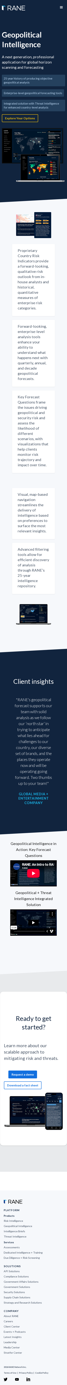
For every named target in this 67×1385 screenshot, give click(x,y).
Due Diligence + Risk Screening (22, 1257)
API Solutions (12, 1271)
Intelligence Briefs (14, 1231)
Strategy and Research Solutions (23, 1302)
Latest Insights (13, 1337)
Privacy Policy (26, 1373)
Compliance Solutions (16, 1276)
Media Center (12, 1347)
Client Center (12, 1326)
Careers (8, 1321)
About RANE (11, 1316)
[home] (12, 6)
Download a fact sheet (22, 1085)
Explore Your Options (20, 118)
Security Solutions (14, 1292)
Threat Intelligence (15, 1236)
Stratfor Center (13, 1352)
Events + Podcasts (15, 1331)
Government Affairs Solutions (21, 1281)
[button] (61, 7)
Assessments (12, 1247)
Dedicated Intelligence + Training (23, 1252)
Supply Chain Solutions (17, 1297)
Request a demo (23, 1074)
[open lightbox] (33, 155)
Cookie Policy (41, 1373)
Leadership (10, 1342)
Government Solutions (17, 1286)
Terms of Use (10, 1373)
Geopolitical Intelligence (18, 1226)
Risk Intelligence (13, 1220)
